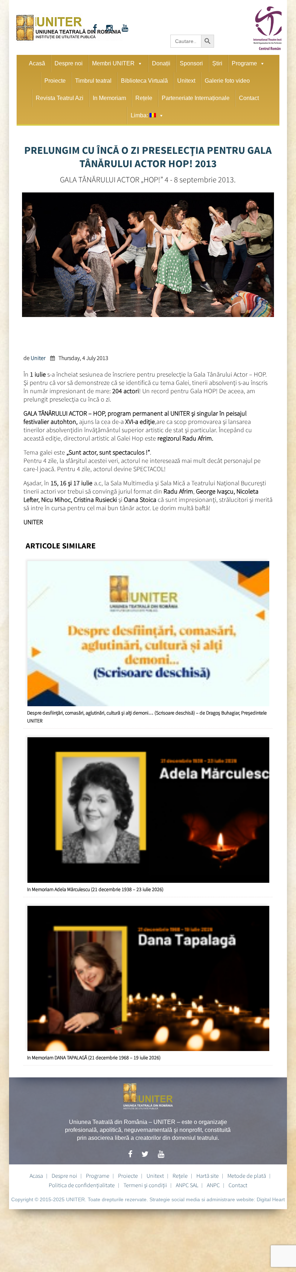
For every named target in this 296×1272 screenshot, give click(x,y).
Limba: (140, 115)
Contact (249, 98)
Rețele (143, 98)
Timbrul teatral (93, 81)
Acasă (37, 63)
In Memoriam (109, 98)
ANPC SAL (187, 1185)
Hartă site (207, 1175)
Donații (161, 63)
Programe (244, 63)
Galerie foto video (227, 81)
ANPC (213, 1185)
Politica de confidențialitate (82, 1185)
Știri (217, 63)
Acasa (36, 1175)
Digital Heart (271, 1199)
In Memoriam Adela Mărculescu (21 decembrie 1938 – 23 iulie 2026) (95, 889)
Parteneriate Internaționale (196, 98)
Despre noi (69, 63)
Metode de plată (246, 1175)
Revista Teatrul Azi (59, 98)
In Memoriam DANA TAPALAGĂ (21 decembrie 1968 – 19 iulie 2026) (94, 1057)
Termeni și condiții (145, 1185)
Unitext (186, 81)
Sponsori (191, 63)
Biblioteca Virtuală (144, 81)
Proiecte (55, 81)
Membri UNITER (113, 63)
